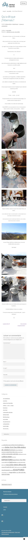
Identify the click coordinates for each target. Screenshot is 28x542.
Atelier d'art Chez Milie (8, 403)
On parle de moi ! (6, 421)
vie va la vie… (6, 428)
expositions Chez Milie (19, 460)
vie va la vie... (22, 472)
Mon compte (4, 539)
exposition (14, 456)
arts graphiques (6, 398)
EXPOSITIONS (6, 414)
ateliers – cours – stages (8, 405)
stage (10, 472)
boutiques (5, 407)
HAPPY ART (6, 462)
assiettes (5, 400)
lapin (11, 462)
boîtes (16, 450)
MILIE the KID (4, 464)
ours (16, 467)
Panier (21, 538)
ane (2, 445)
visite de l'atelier (6, 474)
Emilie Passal (15, 24)
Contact (5, 507)
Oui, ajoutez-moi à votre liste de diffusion (13, 381)
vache (17, 472)
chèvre (16, 452)
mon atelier (9, 11)
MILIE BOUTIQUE (22, 462)
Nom (4, 361)
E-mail (5, 368)
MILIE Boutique (6, 417)
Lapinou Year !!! (6, 324)
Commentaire (7, 343)
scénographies (6, 424)
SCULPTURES (6, 426)
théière (14, 472)
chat (11, 452)
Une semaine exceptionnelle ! (22, 324)
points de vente (20, 467)
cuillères (5, 457)
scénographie (4, 472)
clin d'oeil (5, 410)
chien (13, 452)
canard (8, 452)
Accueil (4, 11)
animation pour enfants (9, 445)
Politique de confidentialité (8, 532)
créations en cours (10, 32)
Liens (4, 509)
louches (15, 462)
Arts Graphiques (19, 445)
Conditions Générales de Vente (10, 494)
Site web (5, 374)
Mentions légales (7, 491)
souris (8, 472)
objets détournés (20, 465)
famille (3, 462)
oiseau (3, 467)
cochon (4, 454)
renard (11, 470)
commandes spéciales (8, 412)
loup (17, 462)
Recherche (14, 539)
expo (10, 456)
